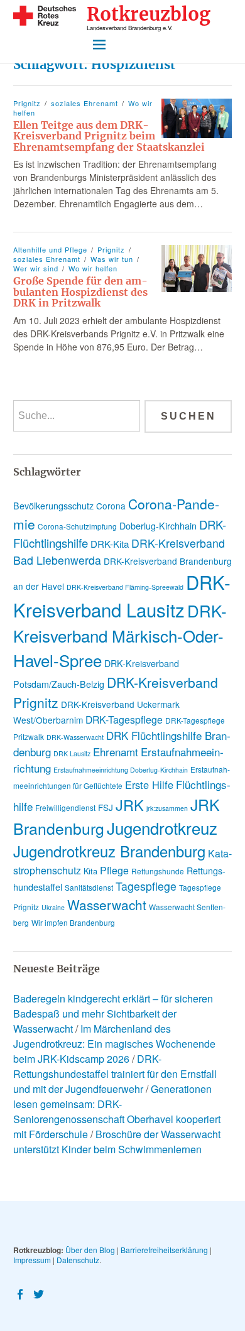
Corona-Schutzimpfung (77, 526)
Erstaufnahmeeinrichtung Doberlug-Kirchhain (120, 769)
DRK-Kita (109, 543)
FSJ (105, 807)
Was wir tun (111, 259)
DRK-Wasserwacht (75, 737)
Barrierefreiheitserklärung (164, 1249)
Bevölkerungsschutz (53, 505)
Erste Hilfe (149, 784)
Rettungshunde (157, 871)
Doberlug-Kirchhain (158, 525)
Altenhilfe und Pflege (50, 249)
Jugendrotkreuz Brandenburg (109, 851)
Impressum (32, 1259)
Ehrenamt (115, 751)
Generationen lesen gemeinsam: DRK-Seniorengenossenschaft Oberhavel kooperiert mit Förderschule (116, 1111)
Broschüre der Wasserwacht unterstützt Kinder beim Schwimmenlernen (116, 1141)
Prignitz (27, 103)
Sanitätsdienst (89, 887)
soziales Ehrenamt (84, 103)
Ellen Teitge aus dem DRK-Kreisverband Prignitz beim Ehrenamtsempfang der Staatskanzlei (109, 136)
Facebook (21, 1293)
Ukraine (53, 907)
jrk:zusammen (167, 808)
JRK (130, 804)
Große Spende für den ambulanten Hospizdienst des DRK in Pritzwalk (80, 291)
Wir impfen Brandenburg (73, 922)
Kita (90, 871)
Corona (111, 505)
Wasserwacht (106, 904)
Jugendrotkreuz (162, 827)
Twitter (40, 1293)
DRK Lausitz (71, 753)
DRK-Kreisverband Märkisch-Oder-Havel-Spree (120, 635)
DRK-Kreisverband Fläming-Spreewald (125, 587)
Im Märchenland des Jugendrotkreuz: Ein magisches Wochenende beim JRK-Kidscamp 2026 (114, 1043)
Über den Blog (90, 1249)
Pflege (114, 870)
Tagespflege (146, 886)
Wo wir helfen (92, 268)
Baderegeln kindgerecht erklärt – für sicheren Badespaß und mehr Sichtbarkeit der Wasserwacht (113, 1013)
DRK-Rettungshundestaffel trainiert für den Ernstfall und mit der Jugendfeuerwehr (115, 1073)
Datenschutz (78, 1259)
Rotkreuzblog (148, 15)
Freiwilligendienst (65, 807)
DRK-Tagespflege (124, 719)
